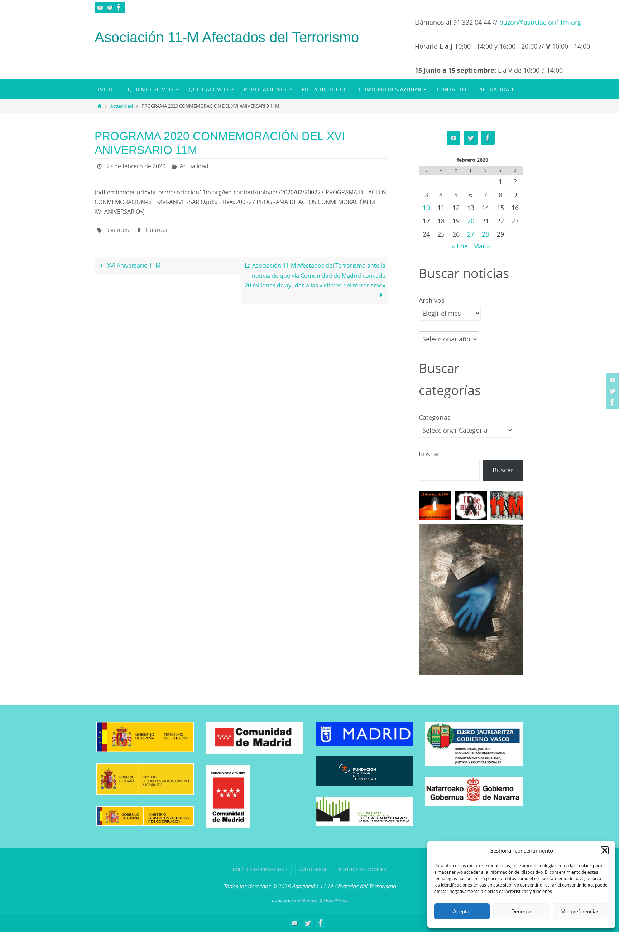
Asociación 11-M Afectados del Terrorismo (227, 37)
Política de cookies (363, 869)
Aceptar (462, 911)
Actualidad (121, 106)
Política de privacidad (260, 869)
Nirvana (309, 900)
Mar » (481, 246)
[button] (604, 850)
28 (485, 234)
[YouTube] (100, 7)
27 (470, 234)
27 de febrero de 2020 (135, 166)
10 (426, 207)
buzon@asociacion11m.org (540, 22)
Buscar (429, 454)
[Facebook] (119, 7)
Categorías (435, 417)
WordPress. (335, 900)
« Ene (460, 246)
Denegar (521, 911)
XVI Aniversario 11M (133, 266)
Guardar (156, 230)
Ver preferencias (580, 911)
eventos (118, 230)
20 (470, 221)
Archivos (432, 300)
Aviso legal (313, 869)
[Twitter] (109, 7)
